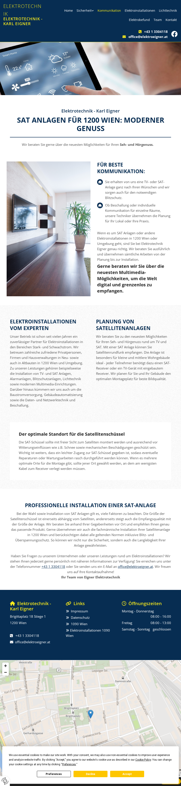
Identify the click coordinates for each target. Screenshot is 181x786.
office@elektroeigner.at (148, 36)
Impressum (79, 611)
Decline (90, 774)
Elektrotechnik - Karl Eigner (23, 21)
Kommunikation (109, 10)
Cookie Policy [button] (143, 759)
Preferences (54, 774)
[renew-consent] (5, 781)
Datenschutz (80, 617)
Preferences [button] (69, 764)
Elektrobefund (139, 20)
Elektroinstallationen (140, 10)
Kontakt (171, 20)
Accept (127, 774)
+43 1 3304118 (156, 31)
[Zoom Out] (5, 672)
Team (158, 20)
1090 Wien (79, 624)
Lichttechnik (168, 10)
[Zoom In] (5, 665)
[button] (90, 714)
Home (68, 10)
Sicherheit (84, 10)
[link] (85, 10)
